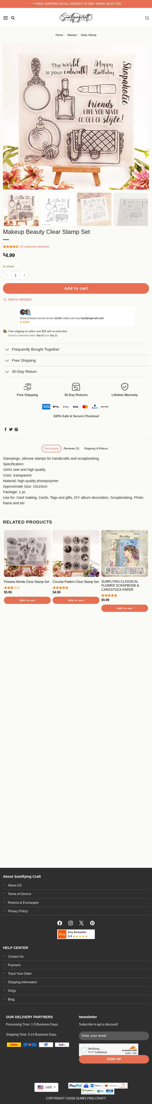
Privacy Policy (18, 911)
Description (51, 448)
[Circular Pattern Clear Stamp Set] (76, 553)
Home (59, 34)
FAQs (12, 991)
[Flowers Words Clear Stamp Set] (27, 553)
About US (15, 885)
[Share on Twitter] (11, 430)
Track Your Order (20, 973)
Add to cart (76, 288)
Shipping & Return (96, 448)
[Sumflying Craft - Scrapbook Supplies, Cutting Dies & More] (76, 17)
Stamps (72, 34)
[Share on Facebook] (5, 430)
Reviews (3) (71, 448)
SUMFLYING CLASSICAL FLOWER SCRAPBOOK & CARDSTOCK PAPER (120, 585)
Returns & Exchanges (23, 902)
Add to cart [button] (27, 600)
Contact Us (16, 956)
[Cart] (147, 18)
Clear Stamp (88, 34)
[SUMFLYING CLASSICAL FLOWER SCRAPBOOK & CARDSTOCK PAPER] (124, 553)
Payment (14, 965)
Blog (11, 999)
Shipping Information (22, 982)
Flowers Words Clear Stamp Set (26, 581)
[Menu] (5, 18)
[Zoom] (8, 184)
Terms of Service (19, 894)
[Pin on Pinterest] (16, 430)
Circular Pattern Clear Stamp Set (76, 581)
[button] (17, 299)
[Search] (12, 18)
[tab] (51, 448)
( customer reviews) (34, 246)
